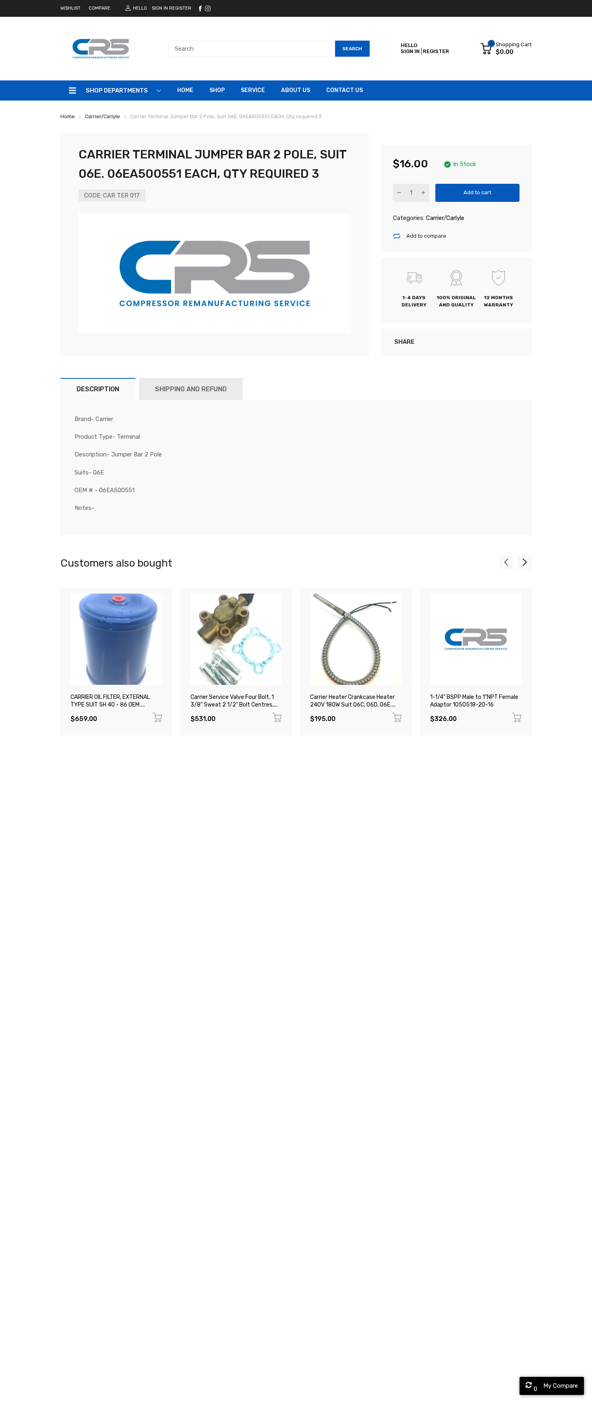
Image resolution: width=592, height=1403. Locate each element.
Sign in (160, 8)
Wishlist (70, 8)
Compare (99, 8)
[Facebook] (200, 8)
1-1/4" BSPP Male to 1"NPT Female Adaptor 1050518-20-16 (474, 701)
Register (180, 8)
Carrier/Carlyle (444, 218)
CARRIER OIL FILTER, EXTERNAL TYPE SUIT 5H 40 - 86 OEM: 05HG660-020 (110, 704)
